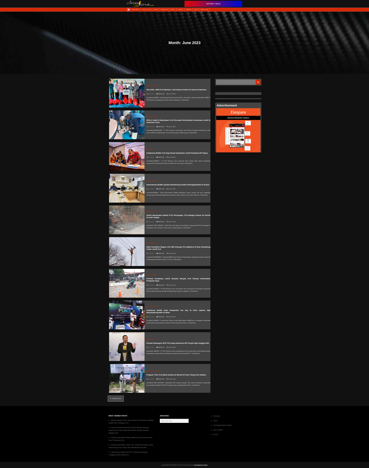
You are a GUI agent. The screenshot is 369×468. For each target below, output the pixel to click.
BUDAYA (180, 10)
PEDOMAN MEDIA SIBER (222, 425)
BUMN (150, 149)
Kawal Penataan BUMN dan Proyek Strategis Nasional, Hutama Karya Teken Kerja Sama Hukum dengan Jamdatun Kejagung (129, 430)
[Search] (258, 82)
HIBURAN (188, 10)
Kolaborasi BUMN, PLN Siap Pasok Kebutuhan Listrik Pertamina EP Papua (177, 153)
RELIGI (196, 10)
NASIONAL (151, 339)
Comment (151, 93)
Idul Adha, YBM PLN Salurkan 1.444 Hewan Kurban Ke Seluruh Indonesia (176, 90)
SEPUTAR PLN (147, 10)
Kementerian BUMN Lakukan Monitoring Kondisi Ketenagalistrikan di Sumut (177, 185)
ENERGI (156, 10)
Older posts (116, 398)
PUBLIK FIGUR (204, 10)
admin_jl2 (161, 94)
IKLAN (215, 434)
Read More (185, 100)
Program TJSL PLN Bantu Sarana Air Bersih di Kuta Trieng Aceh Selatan (176, 375)
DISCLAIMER (218, 430)
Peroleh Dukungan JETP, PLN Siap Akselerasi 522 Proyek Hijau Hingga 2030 (177, 343)
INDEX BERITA (136, 10)
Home (215, 421)
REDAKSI (216, 416)
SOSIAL (173, 10)
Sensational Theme (201, 465)
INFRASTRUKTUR (153, 371)
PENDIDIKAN (164, 10)
